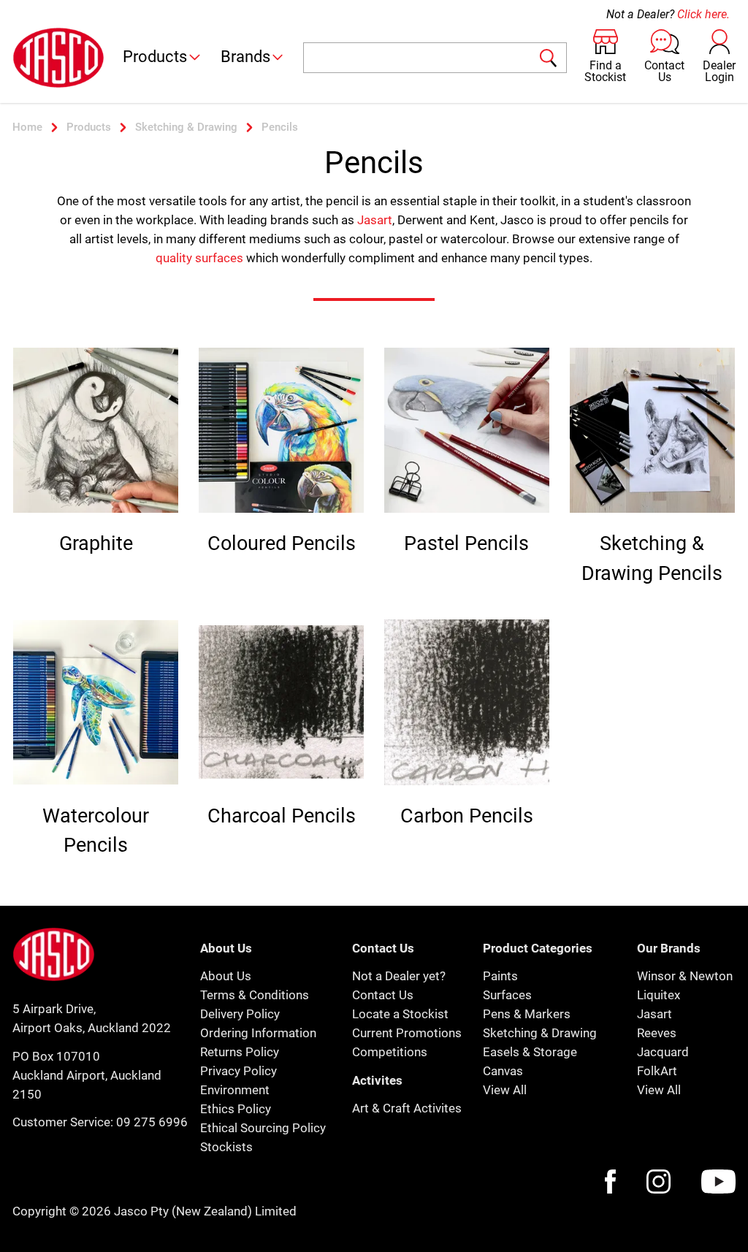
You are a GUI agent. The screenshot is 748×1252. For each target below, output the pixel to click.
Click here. (703, 14)
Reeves (656, 1033)
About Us (225, 976)
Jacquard (663, 1052)
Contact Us (382, 995)
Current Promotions (407, 1033)
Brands (245, 56)
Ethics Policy (235, 1109)
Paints (500, 976)
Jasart (374, 220)
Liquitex (658, 995)
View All (505, 1090)
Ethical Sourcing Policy (263, 1128)
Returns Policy (239, 1052)
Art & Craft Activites (407, 1108)
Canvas (503, 1071)
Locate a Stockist (400, 1014)
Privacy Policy (238, 1071)
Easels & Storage (530, 1052)
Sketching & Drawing (540, 1033)
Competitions (389, 1052)
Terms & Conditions (254, 995)
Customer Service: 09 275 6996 (100, 1122)
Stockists (226, 1147)
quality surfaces (199, 258)
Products (155, 56)
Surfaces (507, 995)
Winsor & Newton (685, 976)
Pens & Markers (526, 1014)
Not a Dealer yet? (399, 976)
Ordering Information (258, 1033)
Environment (235, 1090)
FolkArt (657, 1071)
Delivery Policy (240, 1014)
